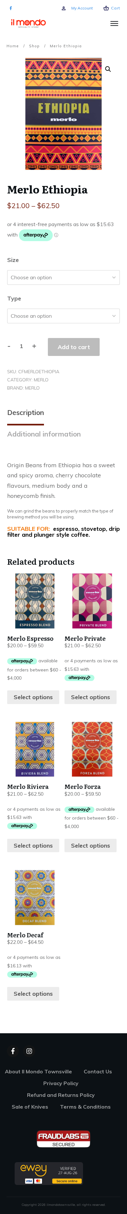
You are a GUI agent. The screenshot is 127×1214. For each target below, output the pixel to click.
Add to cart (74, 347)
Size (13, 260)
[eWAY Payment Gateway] (49, 1173)
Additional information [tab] (44, 434)
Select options (33, 697)
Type (14, 298)
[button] (108, 69)
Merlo (41, 380)
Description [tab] (25, 412)
